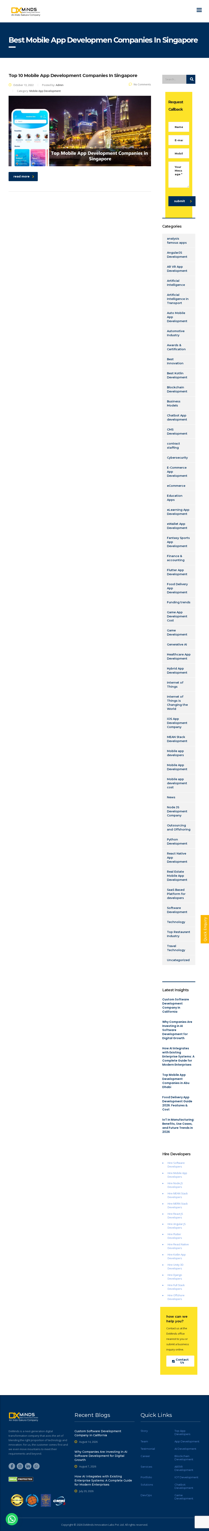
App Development (187, 1441)
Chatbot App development (177, 417)
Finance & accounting (176, 558)
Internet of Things (175, 684)
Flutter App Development (177, 572)
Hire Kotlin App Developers (177, 1256)
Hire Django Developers (175, 1276)
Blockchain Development (177, 389)
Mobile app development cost (177, 783)
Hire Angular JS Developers (177, 1225)
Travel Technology (176, 948)
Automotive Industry (176, 333)
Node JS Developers (175, 1185)
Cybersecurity (177, 457)
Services (146, 1466)
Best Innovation (175, 361)
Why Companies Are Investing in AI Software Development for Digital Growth (177, 1030)
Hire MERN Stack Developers (178, 1205)
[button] (12, 1519)
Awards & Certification (176, 347)
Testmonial (148, 1448)
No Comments (142, 84)
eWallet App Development (177, 526)
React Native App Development (177, 858)
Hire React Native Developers (178, 1246)
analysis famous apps (177, 241)
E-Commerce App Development (177, 472)
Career (145, 1456)
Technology (176, 922)
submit (179, 201)
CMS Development (177, 431)
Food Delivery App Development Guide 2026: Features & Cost (177, 1103)
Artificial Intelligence (176, 283)
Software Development (177, 910)
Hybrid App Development (177, 670)
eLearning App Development (178, 512)
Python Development (177, 841)
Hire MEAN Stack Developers (178, 1195)
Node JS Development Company (177, 811)
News (171, 797)
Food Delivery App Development (177, 588)
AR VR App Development (177, 269)
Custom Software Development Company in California (175, 1005)
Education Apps (174, 498)
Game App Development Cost (177, 616)
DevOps (146, 1495)
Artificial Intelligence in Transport (178, 299)
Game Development (177, 632)
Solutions (147, 1484)
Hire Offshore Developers (176, 1297)
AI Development (185, 1448)
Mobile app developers (175, 753)
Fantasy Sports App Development (178, 542)
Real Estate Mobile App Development (177, 876)
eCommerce (176, 486)
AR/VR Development (184, 1468)
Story (144, 1430)
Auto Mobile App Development (177, 317)
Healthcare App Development (179, 656)
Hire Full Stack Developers (176, 1287)
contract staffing (173, 445)
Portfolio (146, 1477)
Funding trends (178, 602)
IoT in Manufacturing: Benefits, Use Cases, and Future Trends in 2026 (178, 1126)
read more (21, 176)
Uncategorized (178, 960)
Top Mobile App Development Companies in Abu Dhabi (175, 1081)
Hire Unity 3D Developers (175, 1266)
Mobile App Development (177, 767)
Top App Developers (182, 1432)
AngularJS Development (177, 255)
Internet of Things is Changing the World (177, 703)
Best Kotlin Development (177, 375)
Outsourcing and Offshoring (178, 827)
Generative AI (177, 644)
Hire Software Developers (176, 1164)
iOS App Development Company (177, 723)
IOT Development (186, 1477)
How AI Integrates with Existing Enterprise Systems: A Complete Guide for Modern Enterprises (178, 1056)
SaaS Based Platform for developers (176, 894)
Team (144, 1441)
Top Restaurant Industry (178, 934)
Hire (170, 1183)
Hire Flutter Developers (175, 1236)
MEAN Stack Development (177, 739)
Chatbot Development (184, 1486)
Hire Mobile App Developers (177, 1175)
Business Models (173, 403)
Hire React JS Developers (175, 1215)
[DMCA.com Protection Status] (21, 1479)
